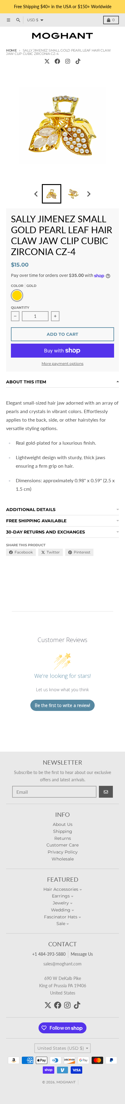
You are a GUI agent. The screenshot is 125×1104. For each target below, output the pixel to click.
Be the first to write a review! (62, 705)
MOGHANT (66, 1082)
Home (11, 50)
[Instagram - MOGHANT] (68, 61)
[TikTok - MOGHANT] (78, 61)
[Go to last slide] (36, 194)
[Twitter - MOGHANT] (47, 61)
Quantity (20, 307)
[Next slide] (88, 194)
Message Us (82, 954)
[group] (51, 194)
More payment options (62, 363)
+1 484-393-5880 (49, 954)
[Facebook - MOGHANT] (57, 61)
